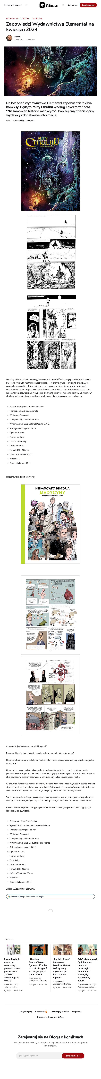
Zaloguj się (72, 5)
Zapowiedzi (37, 18)
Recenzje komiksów (12, 5)
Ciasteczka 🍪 (41, 1012)
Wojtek (17, 36)
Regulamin (77, 1012)
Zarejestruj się (88, 5)
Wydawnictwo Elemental (17, 18)
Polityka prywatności (60, 1012)
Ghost (50, 1017)
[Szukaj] (63, 5)
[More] (26, 5)
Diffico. (61, 1017)
